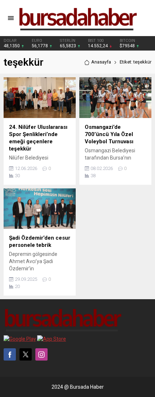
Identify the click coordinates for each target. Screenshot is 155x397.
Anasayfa (101, 62)
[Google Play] (20, 339)
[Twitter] (25, 354)
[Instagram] (41, 354)
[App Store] (51, 339)
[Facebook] (10, 354)
